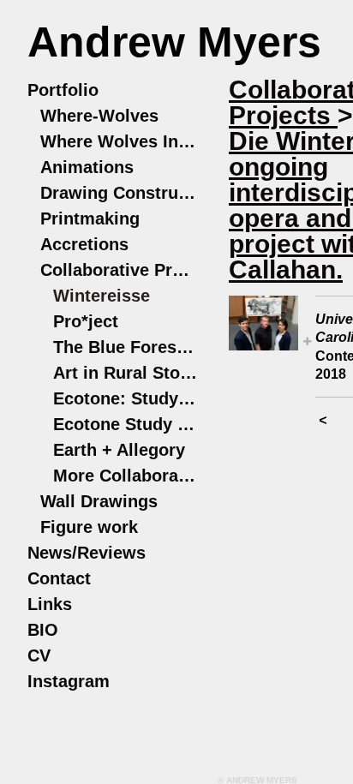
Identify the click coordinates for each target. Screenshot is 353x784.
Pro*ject (85, 321)
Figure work (89, 527)
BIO (42, 629)
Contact (59, 578)
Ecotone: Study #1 (126, 398)
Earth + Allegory (119, 449)
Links (49, 604)
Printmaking (90, 218)
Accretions (84, 244)
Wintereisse (101, 295)
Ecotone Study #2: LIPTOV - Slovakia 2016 (126, 424)
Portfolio (63, 90)
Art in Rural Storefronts (126, 372)
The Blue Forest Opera (126, 347)
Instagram (68, 681)
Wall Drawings (99, 501)
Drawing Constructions (119, 192)
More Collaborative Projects (126, 475)
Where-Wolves (99, 115)
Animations (87, 167)
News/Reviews (86, 552)
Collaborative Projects (119, 269)
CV (39, 655)
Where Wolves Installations (119, 141)
